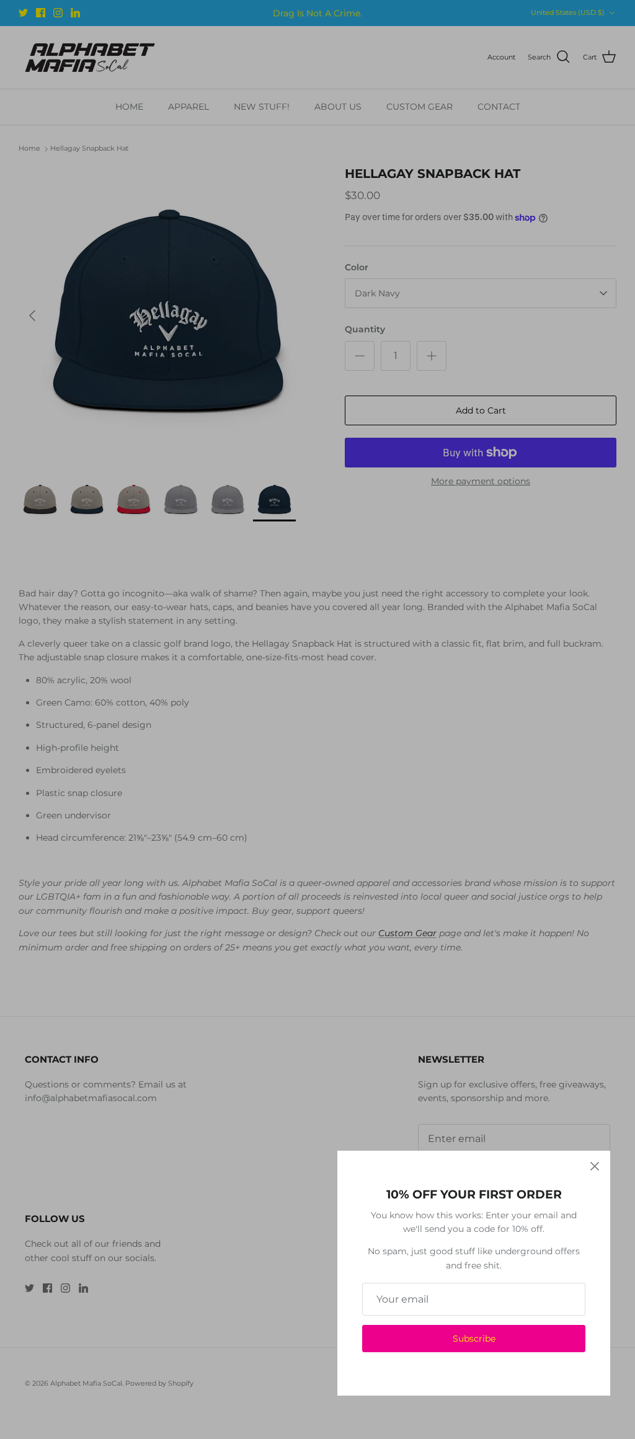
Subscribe (474, 1338)
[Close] (594, 1166)
